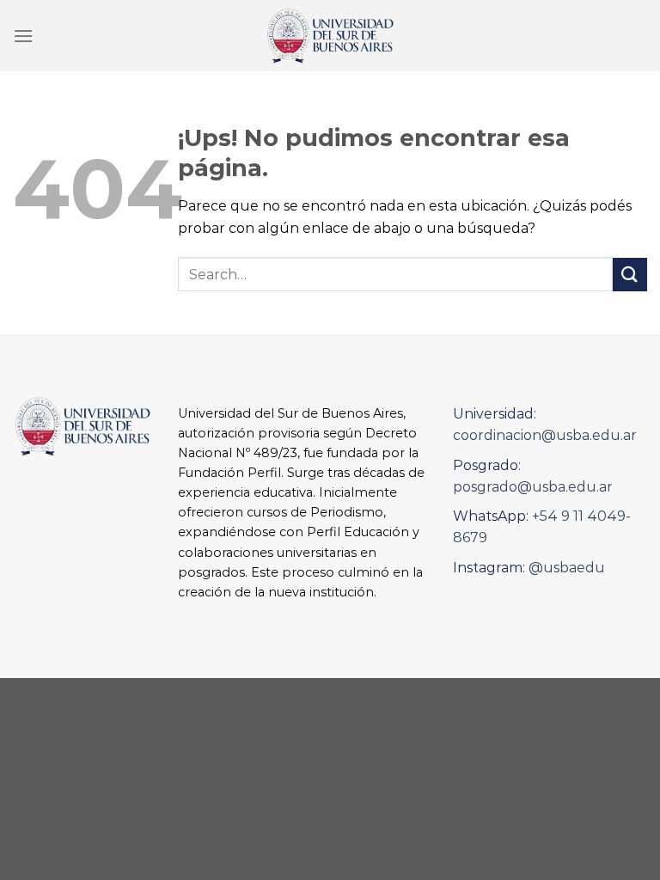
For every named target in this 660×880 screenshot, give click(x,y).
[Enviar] (630, 274)
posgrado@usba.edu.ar (533, 487)
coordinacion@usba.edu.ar (545, 435)
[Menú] (23, 36)
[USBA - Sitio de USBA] (330, 35)
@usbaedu (567, 567)
